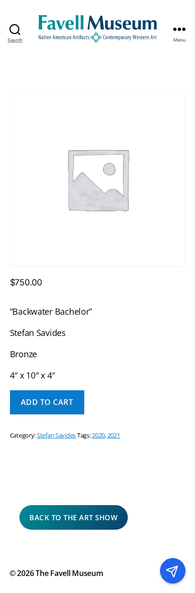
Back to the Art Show (73, 517)
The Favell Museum (69, 573)
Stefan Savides (56, 435)
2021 (113, 435)
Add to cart (47, 402)
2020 (98, 435)
